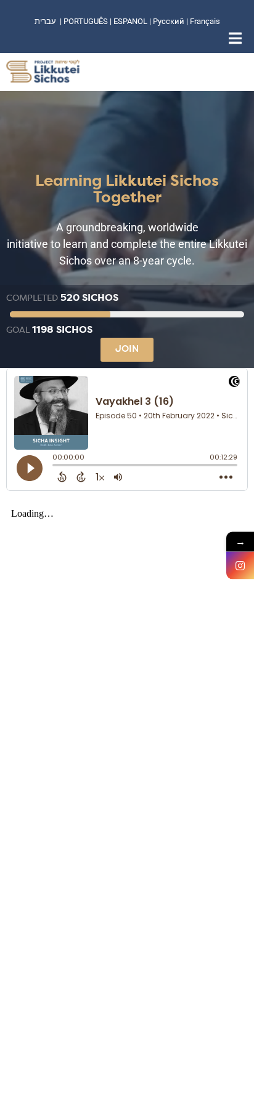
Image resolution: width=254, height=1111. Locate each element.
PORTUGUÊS (85, 21)
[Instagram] (240, 565)
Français (205, 21)
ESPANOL (130, 21)
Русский (169, 21)
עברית (45, 21)
